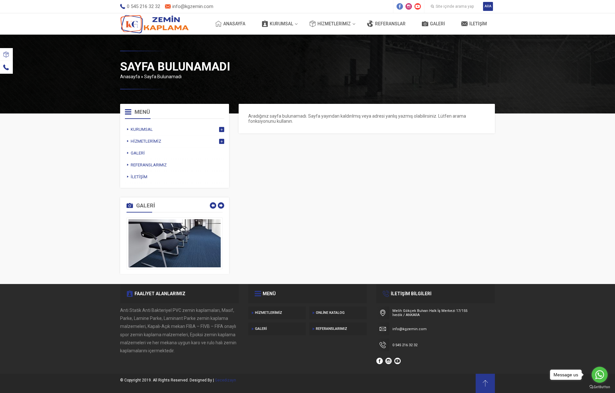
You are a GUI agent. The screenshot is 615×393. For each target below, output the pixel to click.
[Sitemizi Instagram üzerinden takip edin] (409, 6)
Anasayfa (234, 23)
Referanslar (390, 23)
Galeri (437, 23)
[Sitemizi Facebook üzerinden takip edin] (400, 6)
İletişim (478, 23)
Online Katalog (330, 313)
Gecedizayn (225, 380)
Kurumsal (281, 23)
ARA (488, 6)
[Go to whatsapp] (600, 375)
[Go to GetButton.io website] (599, 387)
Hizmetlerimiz (334, 23)
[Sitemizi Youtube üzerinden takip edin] (417, 6)
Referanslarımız (331, 329)
